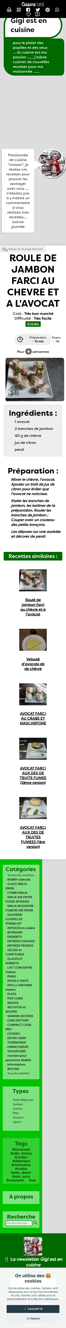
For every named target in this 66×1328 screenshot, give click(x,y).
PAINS (11, 976)
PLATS (11, 994)
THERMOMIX (16, 1042)
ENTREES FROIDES (20, 945)
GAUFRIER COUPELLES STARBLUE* (14, 919)
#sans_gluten (21, 1172)
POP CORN (15, 998)
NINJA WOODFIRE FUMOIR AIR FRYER (20, 908)
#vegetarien (15, 1180)
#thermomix (21, 1149)
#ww (32, 1180)
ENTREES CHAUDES (21, 941)
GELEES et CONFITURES (15, 952)
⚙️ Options (33, 1318)
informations (16, 1064)
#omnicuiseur (21, 1165)
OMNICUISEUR (17, 1047)
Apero (17, 1122)
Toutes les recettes (20, 875)
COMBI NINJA (17, 893)
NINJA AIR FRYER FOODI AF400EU (19, 899)
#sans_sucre (21, 1176)
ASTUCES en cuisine (21, 928)
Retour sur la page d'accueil (25, 249)
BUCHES (13, 1069)
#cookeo (21, 1157)
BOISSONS (14, 932)
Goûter (18, 1104)
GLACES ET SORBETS (14, 961)
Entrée (17, 1109)
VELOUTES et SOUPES (16, 1009)
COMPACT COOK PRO (18, 1027)
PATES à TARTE (17, 981)
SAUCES (13, 1003)
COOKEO (13, 1034)
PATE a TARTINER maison (19, 987)
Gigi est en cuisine (29, 25)
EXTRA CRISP (16, 1038)
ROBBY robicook (18, 879)
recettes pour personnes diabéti (18, 1058)
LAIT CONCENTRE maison (19, 970)
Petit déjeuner (23, 1100)
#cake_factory (21, 1153)
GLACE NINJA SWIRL (16, 886)
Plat (16, 1113)
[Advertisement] (33, 112)
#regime (21, 1168)
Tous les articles (18, 1073)
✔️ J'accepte (33, 1308)
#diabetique (21, 1161)
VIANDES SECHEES (20, 1016)
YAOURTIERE (16, 1051)
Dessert (18, 1117)
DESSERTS (14, 937)
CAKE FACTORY (18, 1020)
